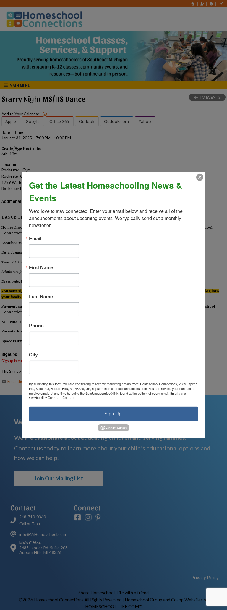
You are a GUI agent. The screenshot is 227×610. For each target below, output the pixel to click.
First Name (41, 267)
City (33, 354)
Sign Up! (113, 413)
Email (35, 238)
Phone (36, 325)
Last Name (41, 296)
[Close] (199, 177)
